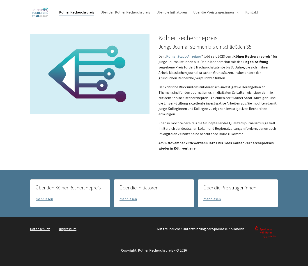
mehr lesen (44, 199)
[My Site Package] (40, 12)
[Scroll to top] (298, 256)
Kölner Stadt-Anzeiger (183, 56)
